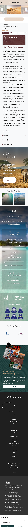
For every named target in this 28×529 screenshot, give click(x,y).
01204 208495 (7, 402)
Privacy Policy (14, 465)
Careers (14, 445)
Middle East (14, 417)
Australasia (14, 430)
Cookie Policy (14, 470)
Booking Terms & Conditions (14, 459)
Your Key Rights (14, 461)
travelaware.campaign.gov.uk (11, 502)
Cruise (14, 432)
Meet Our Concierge (14, 443)
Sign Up (14, 386)
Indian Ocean (14, 415)
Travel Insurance (14, 448)
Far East (14, 423)
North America (14, 426)
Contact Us (14, 439)
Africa (14, 428)
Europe (14, 419)
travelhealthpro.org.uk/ (10, 507)
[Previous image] (2, 9)
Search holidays (14, 19)
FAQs (14, 452)
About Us (14, 441)
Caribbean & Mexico (14, 421)
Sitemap (14, 472)
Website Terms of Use (14, 467)
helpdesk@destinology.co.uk (11, 405)
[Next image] (26, 9)
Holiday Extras (14, 450)
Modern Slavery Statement (14, 463)
